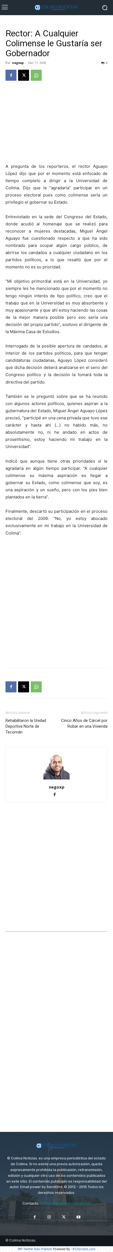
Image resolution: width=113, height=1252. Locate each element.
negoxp (18, 63)
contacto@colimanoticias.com (65, 1203)
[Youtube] (78, 1217)
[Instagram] (49, 1217)
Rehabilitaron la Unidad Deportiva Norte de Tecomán (25, 726)
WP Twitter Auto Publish (35, 1249)
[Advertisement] (56, 122)
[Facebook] (10, 75)
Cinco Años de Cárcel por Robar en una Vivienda (84, 723)
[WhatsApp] (36, 75)
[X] (23, 75)
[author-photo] (56, 779)
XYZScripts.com (83, 1249)
